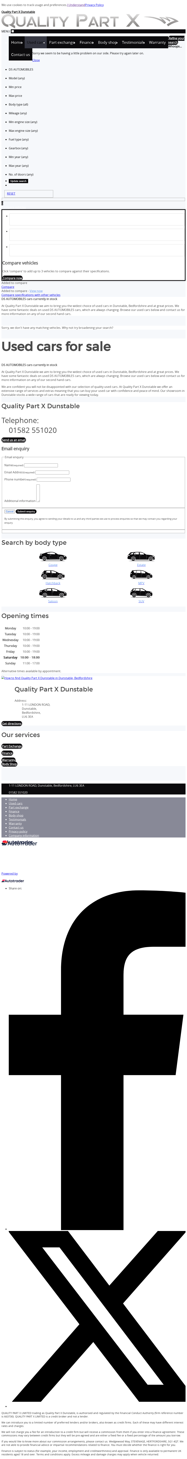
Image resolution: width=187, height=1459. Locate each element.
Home (13, 799)
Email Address (19, 472)
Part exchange (18, 807)
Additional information (20, 501)
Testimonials (17, 819)
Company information (24, 835)
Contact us (16, 827)
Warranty (8, 760)
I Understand (76, 5)
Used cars (15, 803)
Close (36, 60)
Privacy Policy (94, 5)
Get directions (12, 724)
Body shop (16, 815)
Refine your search (176, 40)
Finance (14, 811)
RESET (11, 194)
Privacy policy (18, 831)
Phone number (20, 479)
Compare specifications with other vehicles (30, 295)
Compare (7, 287)
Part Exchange (12, 746)
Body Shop (9, 764)
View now (36, 291)
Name (13, 465)
